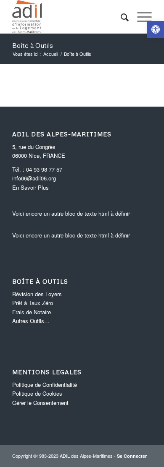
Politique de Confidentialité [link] (44, 385)
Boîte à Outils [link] (32, 45)
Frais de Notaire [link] (31, 312)
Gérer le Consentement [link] (40, 403)
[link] (155, 29)
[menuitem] (120, 17)
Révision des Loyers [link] (37, 294)
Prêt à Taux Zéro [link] (32, 303)
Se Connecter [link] (132, 456)
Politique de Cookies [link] (37, 393)
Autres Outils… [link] (31, 321)
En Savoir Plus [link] (30, 187)
